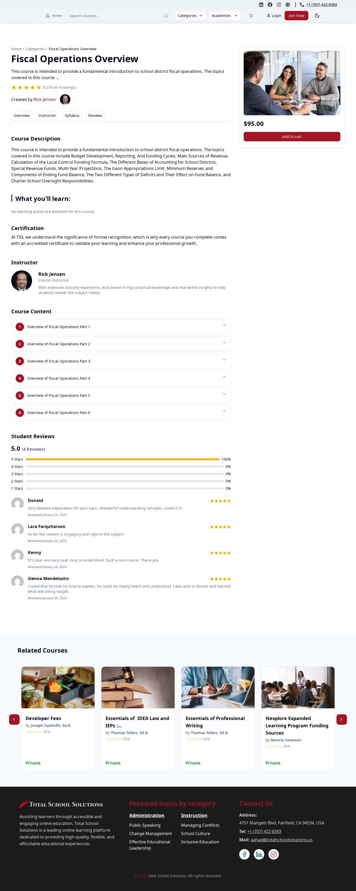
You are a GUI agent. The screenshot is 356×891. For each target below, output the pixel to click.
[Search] (165, 15)
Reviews (95, 115)
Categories (187, 15)
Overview (22, 115)
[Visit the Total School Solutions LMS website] (287, 4)
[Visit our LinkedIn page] (259, 854)
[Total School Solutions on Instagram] (279, 4)
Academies (221, 15)
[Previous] (14, 719)
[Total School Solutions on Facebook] (270, 4)
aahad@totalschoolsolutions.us (282, 840)
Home (57, 15)
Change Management (150, 833)
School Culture (195, 833)
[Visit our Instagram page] (273, 854)
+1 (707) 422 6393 (264, 831)
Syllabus (72, 115)
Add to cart (292, 136)
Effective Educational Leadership (149, 845)
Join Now (296, 15)
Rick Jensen (45, 99)
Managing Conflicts (200, 825)
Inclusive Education (200, 842)
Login (276, 15)
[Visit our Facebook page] (244, 854)
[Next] (341, 719)
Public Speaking (145, 825)
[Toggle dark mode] (317, 15)
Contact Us (256, 803)
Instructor (47, 115)
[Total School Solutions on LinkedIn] (261, 4)
